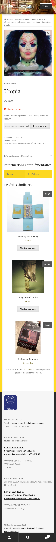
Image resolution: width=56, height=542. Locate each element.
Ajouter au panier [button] (28, 248)
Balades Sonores (19, 6)
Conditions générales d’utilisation (19, 528)
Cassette (46, 22)
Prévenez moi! (40, 126)
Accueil (10, 19)
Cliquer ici (28, 369)
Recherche (28, 537)
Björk (14, 140)
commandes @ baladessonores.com (28, 423)
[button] (48, 33)
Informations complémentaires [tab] (18, 156)
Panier (43, 535)
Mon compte (9, 537)
